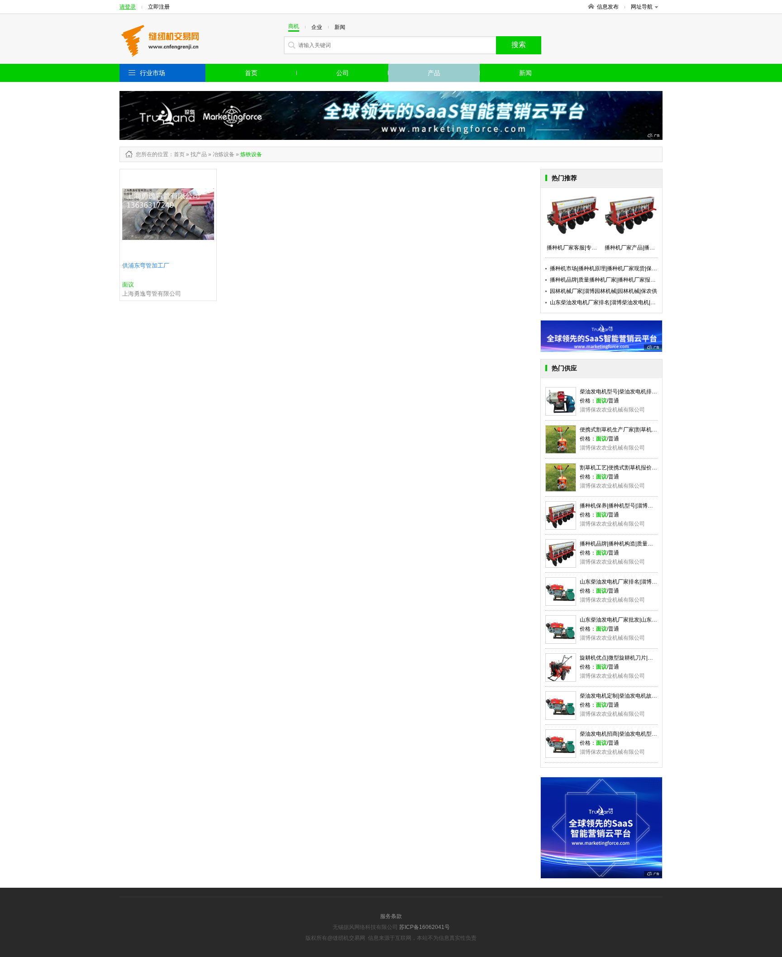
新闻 (525, 73)
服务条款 (391, 916)
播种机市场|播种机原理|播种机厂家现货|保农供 (606, 268)
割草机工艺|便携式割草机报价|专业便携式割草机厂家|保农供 (652, 467)
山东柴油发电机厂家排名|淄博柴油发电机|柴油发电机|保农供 (622, 302)
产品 (434, 73)
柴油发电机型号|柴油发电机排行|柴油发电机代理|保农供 (647, 391)
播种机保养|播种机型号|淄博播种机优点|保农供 (636, 505)
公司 (342, 73)
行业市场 (152, 73)
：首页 (176, 154)
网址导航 (642, 7)
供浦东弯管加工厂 (145, 265)
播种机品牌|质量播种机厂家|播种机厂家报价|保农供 (611, 280)
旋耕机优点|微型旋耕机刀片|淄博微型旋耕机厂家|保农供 (647, 658)
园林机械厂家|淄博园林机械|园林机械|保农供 (603, 291)
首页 (251, 73)
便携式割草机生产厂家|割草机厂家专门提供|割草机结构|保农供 (655, 429)
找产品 (199, 154)
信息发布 (608, 7)
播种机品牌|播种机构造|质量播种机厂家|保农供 (636, 544)
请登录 (127, 7)
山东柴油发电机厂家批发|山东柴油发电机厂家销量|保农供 (649, 620)
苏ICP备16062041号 (424, 927)
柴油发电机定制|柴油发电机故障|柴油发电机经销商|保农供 (650, 696)
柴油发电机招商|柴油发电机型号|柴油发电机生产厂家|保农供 (652, 734)
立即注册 (159, 7)
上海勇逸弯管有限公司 (151, 293)
